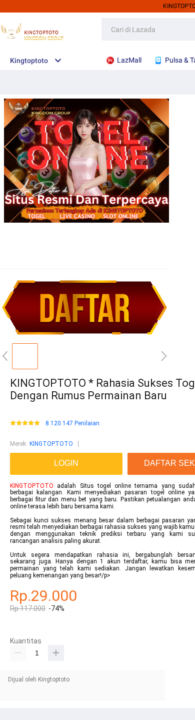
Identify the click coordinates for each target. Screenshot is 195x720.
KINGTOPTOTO (51, 443)
